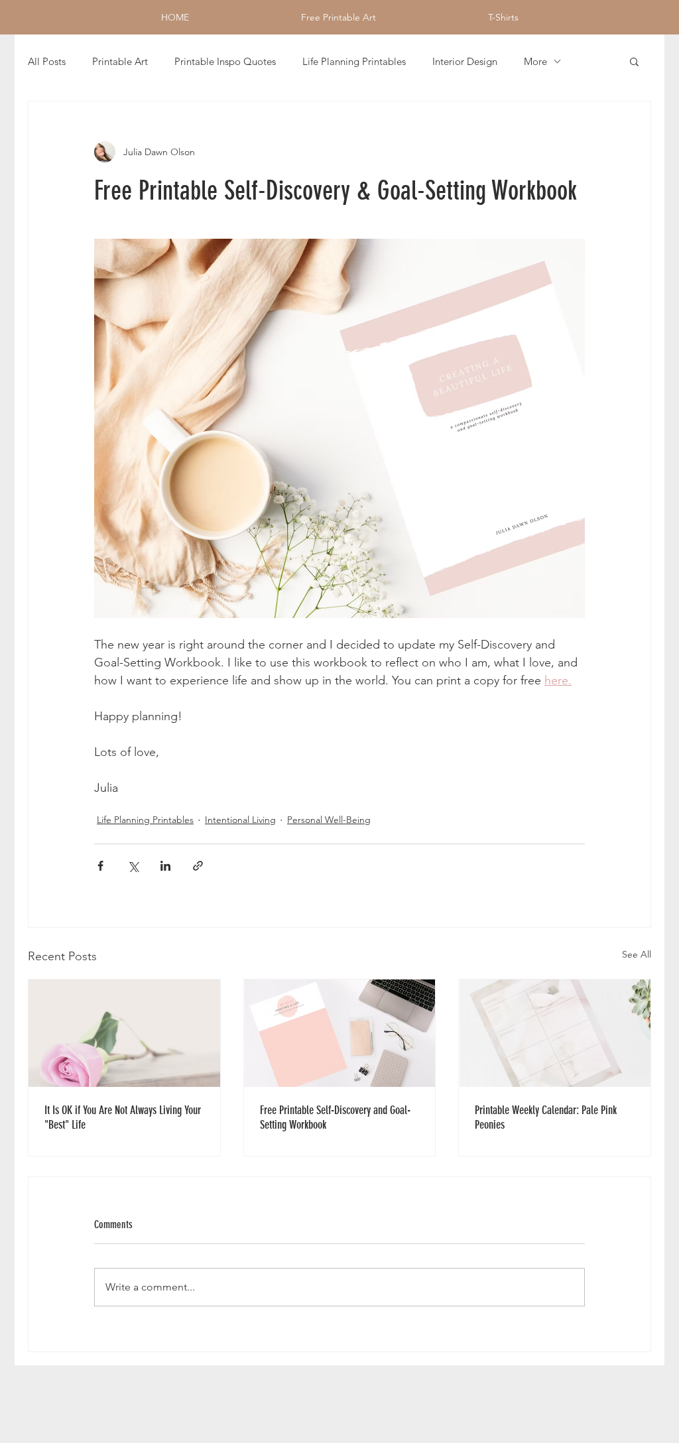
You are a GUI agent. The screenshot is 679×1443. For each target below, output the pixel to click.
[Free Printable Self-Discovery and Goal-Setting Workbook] (340, 1033)
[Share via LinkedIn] (165, 865)
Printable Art (120, 61)
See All (636, 954)
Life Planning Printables (354, 61)
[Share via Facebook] (100, 865)
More (535, 61)
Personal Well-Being (329, 820)
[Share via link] (198, 865)
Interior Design (464, 61)
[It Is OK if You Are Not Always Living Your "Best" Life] (124, 1033)
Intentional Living (240, 820)
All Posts (47, 61)
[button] (634, 61)
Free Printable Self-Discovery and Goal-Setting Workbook (335, 1117)
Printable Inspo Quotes (225, 61)
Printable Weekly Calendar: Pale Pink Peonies (546, 1117)
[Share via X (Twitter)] (133, 865)
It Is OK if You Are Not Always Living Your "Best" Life (122, 1117)
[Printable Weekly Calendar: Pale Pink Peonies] (554, 1033)
